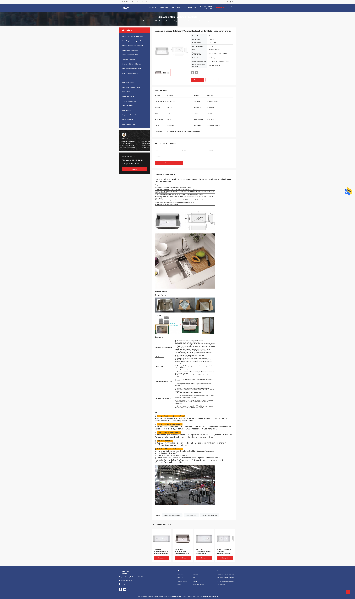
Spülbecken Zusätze (128, 96)
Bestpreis (197, 80)
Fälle (194, 577)
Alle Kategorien (221, 584)
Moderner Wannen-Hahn (129, 101)
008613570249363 (137, 160)
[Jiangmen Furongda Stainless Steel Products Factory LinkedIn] (228, 2)
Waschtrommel (126, 110)
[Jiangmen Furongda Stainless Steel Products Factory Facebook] (225, 2)
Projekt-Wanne (126, 92)
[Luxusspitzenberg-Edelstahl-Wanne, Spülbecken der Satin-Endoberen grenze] (171, 51)
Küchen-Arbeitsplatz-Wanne (130, 55)
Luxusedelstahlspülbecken (172, 515)
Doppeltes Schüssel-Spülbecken (131, 68)
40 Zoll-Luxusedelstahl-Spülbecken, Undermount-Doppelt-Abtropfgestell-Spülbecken (224, 552)
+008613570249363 (135, 164)
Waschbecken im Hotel (128, 124)
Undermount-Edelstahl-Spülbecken (132, 45)
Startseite (146, 21)
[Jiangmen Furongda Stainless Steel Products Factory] (124, 8)
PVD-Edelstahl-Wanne (128, 59)
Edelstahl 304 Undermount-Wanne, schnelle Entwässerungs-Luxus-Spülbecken (182, 552)
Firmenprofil (180, 574)
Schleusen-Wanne (127, 105)
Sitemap (195, 581)
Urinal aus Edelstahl (127, 119)
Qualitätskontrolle (182, 581)
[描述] (232, 7)
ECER (216, 596)
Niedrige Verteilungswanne (130, 73)
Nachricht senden (168, 163)
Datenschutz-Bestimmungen (199, 584)
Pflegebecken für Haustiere (130, 115)
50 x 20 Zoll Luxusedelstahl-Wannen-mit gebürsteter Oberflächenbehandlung (203, 552)
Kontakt (134, 169)
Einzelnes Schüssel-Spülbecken (131, 64)
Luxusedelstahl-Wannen (158, 21)
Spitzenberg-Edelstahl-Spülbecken (132, 41)
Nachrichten (196, 574)
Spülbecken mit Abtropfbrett (130, 50)
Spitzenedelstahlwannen (209, 515)
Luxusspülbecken (191, 515)
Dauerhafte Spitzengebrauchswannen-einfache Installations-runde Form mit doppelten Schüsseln (161, 552)
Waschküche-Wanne (128, 82)
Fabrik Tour (180, 577)
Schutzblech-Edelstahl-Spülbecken (132, 36)
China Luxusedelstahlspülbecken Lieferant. (148, 596)
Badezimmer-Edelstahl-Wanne (131, 87)
